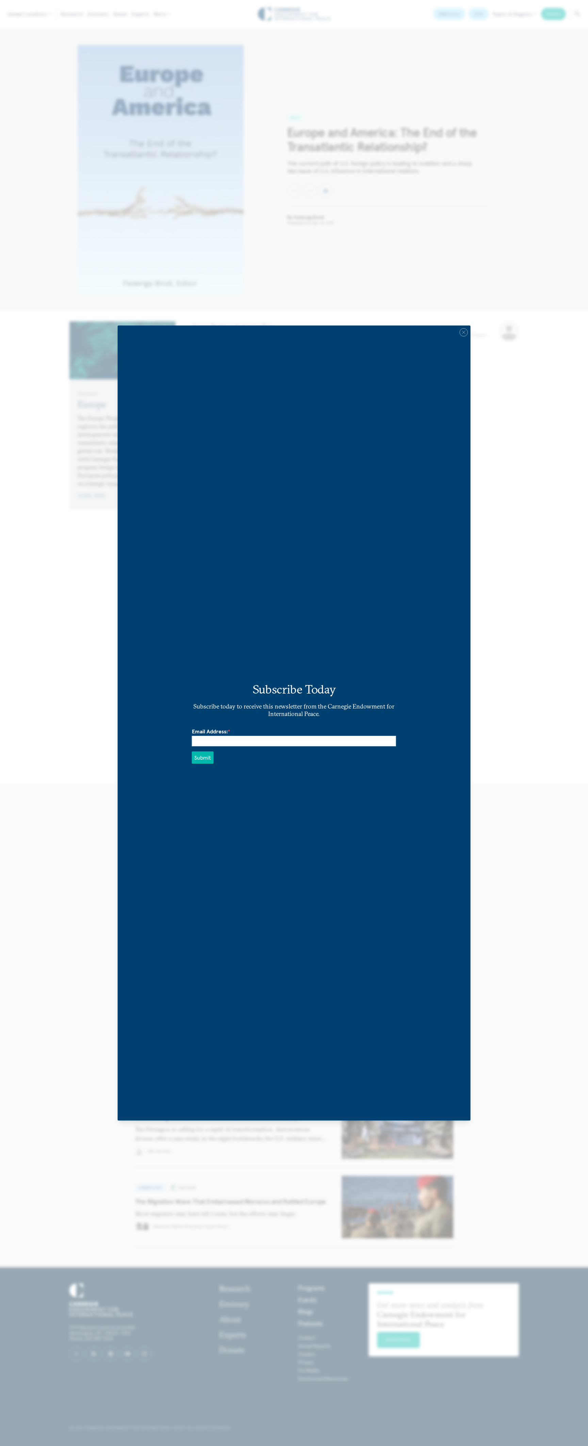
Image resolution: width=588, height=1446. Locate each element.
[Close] (463, 332)
